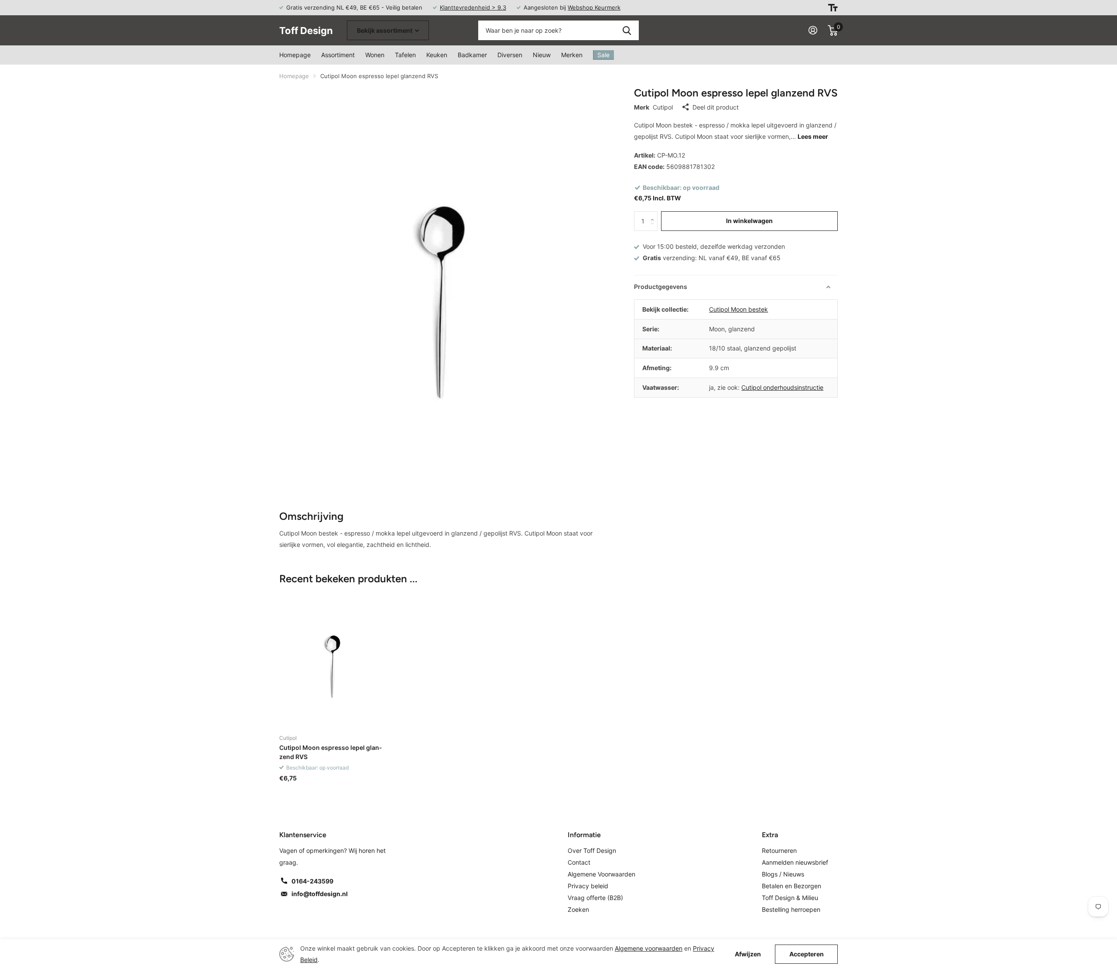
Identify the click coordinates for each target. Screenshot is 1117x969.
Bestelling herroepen (791, 909)
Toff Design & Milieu (790, 897)
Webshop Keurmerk (594, 7)
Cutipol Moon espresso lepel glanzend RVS (330, 752)
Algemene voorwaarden (648, 948)
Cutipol (663, 107)
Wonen (374, 54)
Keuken (436, 54)
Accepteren (806, 954)
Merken (571, 54)
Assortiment (338, 54)
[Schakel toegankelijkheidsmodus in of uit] (833, 7)
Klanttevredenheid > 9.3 (473, 7)
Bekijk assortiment (385, 30)
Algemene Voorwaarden (601, 874)
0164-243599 (312, 881)
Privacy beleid (588, 886)
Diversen (509, 54)
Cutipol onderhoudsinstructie (782, 387)
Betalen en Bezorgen (791, 886)
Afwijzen (748, 954)
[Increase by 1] (654, 214)
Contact (579, 862)
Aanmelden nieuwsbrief (795, 862)
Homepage (295, 54)
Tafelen (405, 54)
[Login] (813, 30)
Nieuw (542, 54)
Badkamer (472, 54)
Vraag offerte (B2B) (595, 897)
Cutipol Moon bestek (738, 309)
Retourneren (779, 850)
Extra (770, 835)
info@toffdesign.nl (319, 893)
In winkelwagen (749, 220)
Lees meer (813, 136)
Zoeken (627, 30)
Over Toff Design (592, 850)
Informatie (584, 835)
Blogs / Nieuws (783, 874)
